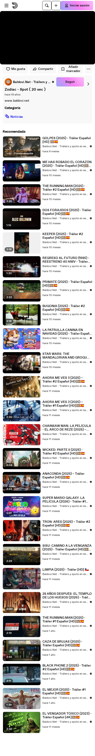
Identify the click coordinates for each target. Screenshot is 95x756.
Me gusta (18, 69)
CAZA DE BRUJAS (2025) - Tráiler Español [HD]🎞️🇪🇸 (62, 643)
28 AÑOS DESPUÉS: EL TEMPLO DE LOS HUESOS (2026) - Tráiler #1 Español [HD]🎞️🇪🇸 (67, 595)
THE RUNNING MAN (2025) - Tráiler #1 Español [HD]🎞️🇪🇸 (63, 619)
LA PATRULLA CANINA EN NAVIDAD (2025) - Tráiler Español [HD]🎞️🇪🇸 (67, 332)
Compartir (45, 69)
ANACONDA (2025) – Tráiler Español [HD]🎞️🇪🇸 (63, 475)
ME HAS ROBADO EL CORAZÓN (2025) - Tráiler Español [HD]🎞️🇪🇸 (67, 164)
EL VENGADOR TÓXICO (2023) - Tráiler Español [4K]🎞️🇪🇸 (67, 715)
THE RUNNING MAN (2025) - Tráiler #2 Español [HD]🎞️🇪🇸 (63, 188)
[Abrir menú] (6, 5)
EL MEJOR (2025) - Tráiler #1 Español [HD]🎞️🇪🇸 (64, 691)
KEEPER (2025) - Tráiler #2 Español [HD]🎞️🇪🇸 (62, 236)
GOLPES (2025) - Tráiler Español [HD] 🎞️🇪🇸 (66, 140)
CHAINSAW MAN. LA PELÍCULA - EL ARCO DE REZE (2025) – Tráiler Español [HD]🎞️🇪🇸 (66, 427)
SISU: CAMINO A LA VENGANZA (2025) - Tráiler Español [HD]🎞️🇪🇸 (67, 547)
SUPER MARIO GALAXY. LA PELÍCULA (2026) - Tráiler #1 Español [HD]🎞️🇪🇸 (64, 499)
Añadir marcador (73, 69)
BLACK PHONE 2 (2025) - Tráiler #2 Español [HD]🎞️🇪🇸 (66, 667)
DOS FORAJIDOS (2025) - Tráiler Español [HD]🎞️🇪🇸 (66, 212)
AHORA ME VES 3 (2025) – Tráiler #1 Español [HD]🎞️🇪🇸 (63, 404)
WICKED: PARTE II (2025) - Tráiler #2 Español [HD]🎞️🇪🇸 (63, 451)
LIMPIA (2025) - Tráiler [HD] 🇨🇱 (65, 570)
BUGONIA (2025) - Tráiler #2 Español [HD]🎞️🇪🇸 (63, 308)
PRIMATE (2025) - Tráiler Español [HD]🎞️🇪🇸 (67, 283)
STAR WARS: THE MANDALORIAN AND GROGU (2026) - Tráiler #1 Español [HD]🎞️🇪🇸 (65, 355)
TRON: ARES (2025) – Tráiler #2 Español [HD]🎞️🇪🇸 (66, 523)
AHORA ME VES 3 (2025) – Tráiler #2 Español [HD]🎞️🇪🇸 (63, 379)
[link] (29, 82)
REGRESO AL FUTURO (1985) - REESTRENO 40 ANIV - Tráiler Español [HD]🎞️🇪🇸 (65, 260)
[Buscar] (46, 5)
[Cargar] (56, 5)
